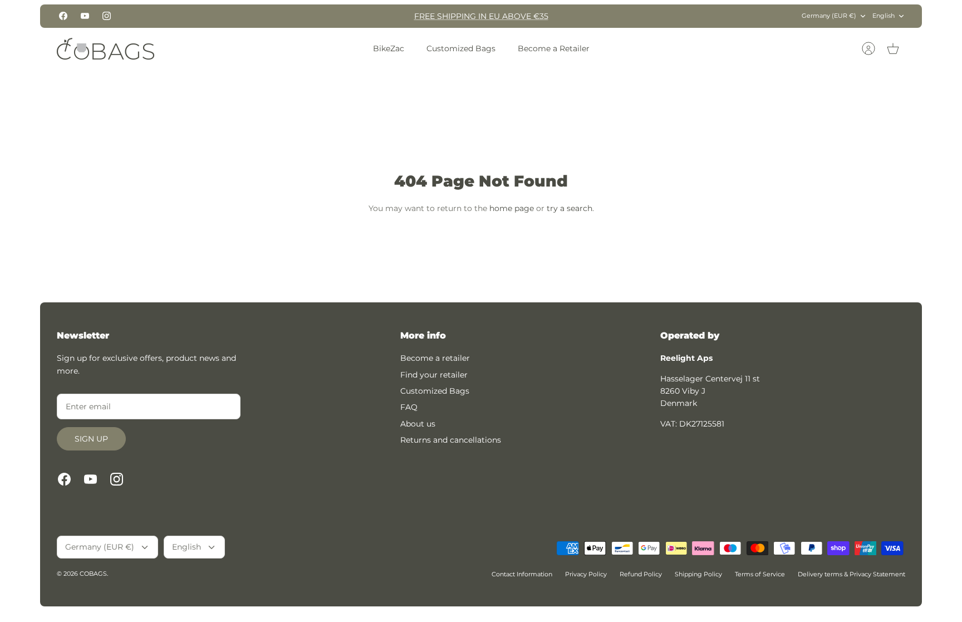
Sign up (91, 439)
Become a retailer (435, 358)
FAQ (409, 407)
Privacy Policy (586, 574)
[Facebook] (63, 16)
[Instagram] (106, 16)
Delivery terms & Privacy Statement (851, 574)
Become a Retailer (554, 48)
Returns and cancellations (450, 440)
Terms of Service (760, 574)
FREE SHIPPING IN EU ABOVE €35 (481, 16)
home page (511, 208)
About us (417, 424)
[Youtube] (85, 16)
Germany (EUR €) (829, 15)
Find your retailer (434, 375)
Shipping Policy (698, 574)
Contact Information (522, 574)
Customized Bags (460, 48)
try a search (569, 208)
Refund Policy (641, 574)
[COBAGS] (105, 49)
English (883, 15)
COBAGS (93, 573)
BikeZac (388, 48)
